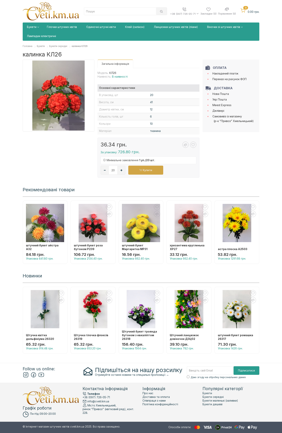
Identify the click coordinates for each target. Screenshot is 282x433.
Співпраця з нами (154, 400)
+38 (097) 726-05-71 (96, 397)
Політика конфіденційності (160, 404)
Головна (27, 46)
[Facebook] (33, 376)
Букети (41, 46)
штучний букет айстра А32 (42, 247)
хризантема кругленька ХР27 (187, 247)
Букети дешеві (212, 404)
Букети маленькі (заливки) (220, 400)
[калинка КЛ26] (59, 96)
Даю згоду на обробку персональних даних (218, 377)
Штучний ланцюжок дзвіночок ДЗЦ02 (184, 336)
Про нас (147, 393)
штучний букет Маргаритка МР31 (134, 247)
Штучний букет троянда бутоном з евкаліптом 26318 (139, 335)
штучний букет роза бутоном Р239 (88, 247)
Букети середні (58, 46)
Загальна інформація (115, 63)
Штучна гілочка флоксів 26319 (91, 336)
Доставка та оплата (156, 396)
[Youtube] (41, 376)
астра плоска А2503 (232, 249)
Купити (147, 170)
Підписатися (246, 370)
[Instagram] (26, 376)
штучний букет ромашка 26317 (235, 336)
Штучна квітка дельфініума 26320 (40, 336)
